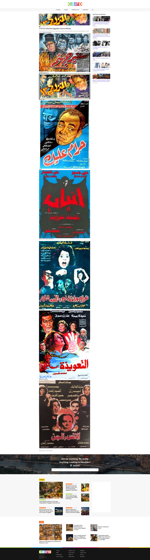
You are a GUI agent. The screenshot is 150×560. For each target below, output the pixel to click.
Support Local (71, 550)
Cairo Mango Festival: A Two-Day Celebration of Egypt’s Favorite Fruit (49, 502)
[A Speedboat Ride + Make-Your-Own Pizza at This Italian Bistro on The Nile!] (93, 537)
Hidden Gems (71, 556)
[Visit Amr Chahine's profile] (39, 26)
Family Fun (85, 9)
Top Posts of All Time (99, 14)
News (57, 552)
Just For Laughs (59, 556)
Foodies (58, 9)
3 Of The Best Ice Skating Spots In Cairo (101, 58)
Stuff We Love (75, 9)
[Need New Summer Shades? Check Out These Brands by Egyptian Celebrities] (85, 487)
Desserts (82, 554)
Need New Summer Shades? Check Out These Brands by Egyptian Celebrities (71, 488)
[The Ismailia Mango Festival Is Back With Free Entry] (85, 497)
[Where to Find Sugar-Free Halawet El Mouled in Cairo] (50, 532)
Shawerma (82, 556)
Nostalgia (82, 550)
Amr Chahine (43, 26)
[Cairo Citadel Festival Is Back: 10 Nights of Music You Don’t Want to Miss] (69, 537)
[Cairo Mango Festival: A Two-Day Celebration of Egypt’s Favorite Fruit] (51, 490)
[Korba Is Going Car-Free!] (93, 527)
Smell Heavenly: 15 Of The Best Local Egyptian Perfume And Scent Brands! (101, 36)
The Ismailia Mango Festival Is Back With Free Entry (71, 497)
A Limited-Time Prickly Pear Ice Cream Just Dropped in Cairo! (79, 527)
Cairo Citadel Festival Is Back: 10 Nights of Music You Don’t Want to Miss (80, 537)
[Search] (97, 469)
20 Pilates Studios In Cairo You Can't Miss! (100, 47)
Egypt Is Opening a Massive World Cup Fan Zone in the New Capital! (101, 81)
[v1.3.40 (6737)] (45, 552)
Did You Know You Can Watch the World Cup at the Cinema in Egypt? (46, 511)
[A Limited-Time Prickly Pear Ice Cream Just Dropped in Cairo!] (69, 527)
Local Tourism (71, 552)
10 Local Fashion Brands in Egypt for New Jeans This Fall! (101, 70)
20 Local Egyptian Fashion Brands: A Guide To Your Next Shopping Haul (101, 24)
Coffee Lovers (83, 552)
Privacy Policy (41, 558)
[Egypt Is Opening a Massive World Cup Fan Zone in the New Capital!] (85, 511)
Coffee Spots (59, 554)
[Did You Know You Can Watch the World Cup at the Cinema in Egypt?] (59, 511)
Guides (66, 9)
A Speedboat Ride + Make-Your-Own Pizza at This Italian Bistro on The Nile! (104, 537)
